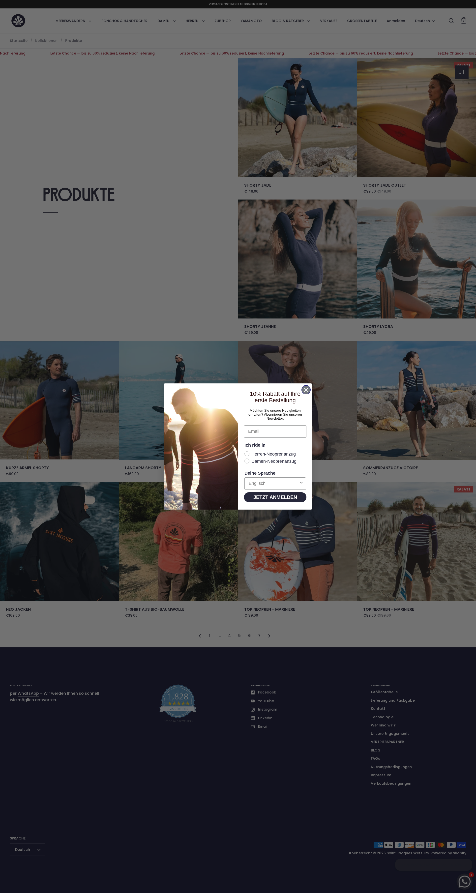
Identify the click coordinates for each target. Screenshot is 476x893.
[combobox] (274, 484)
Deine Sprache (259, 473)
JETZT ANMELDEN (275, 497)
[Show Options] (301, 484)
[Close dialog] (306, 389)
